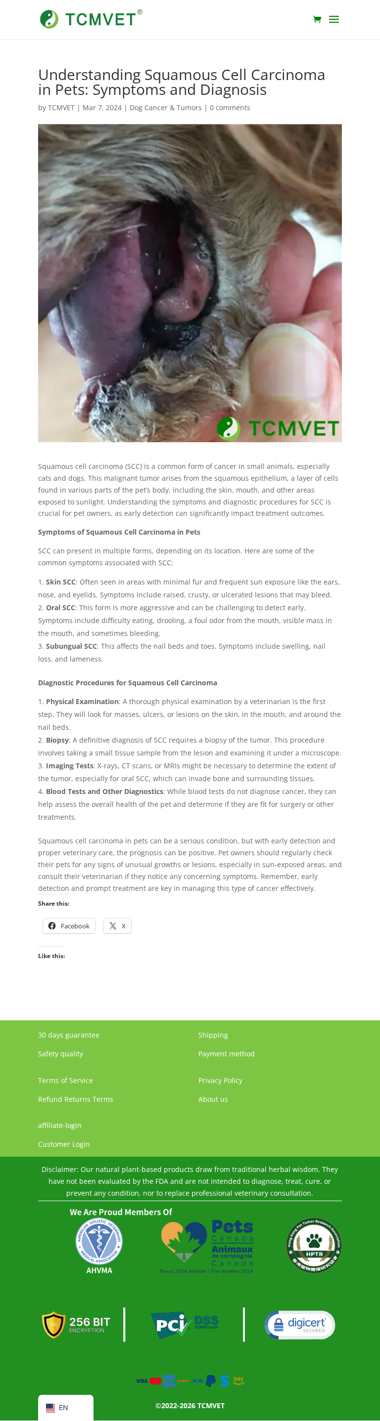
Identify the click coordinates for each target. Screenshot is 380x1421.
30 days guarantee (68, 1035)
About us (213, 1099)
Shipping (213, 1035)
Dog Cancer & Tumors (166, 107)
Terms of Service (65, 1080)
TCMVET (61, 107)
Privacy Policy (220, 1080)
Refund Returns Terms (75, 1099)
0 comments (230, 107)
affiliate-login (60, 1125)
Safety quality (60, 1053)
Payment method (226, 1053)
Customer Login (64, 1144)
